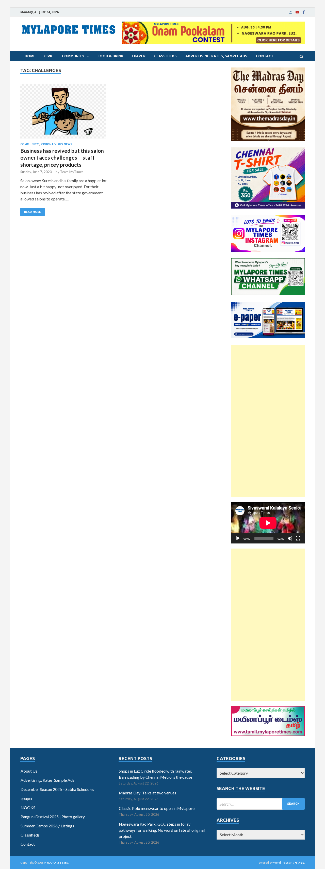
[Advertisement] (268, 421)
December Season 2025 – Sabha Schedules (57, 789)
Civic (48, 56)
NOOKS (28, 807)
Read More (32, 211)
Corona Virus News (56, 144)
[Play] (237, 538)
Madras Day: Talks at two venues (147, 792)
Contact (264, 56)
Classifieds (165, 56)
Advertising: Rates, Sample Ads (216, 56)
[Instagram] (290, 12)
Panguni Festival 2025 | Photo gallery (53, 816)
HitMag (299, 862)
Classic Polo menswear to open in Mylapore (156, 808)
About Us (29, 771)
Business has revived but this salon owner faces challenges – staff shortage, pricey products (62, 157)
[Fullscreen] (298, 538)
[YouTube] (297, 12)
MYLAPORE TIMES (56, 862)
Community (73, 56)
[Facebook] (303, 12)
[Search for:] (261, 804)
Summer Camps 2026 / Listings (47, 825)
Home (30, 56)
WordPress (281, 862)
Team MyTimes (71, 172)
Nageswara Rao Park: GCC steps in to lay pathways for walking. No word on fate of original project (162, 830)
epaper (138, 56)
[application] (268, 522)
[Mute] (289, 538)
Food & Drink (110, 56)
